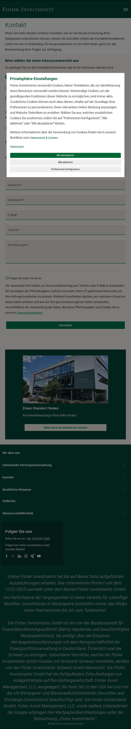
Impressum (17, 146)
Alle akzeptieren (65, 155)
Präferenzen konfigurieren (65, 169)
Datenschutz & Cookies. (44, 137)
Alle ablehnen (65, 162)
